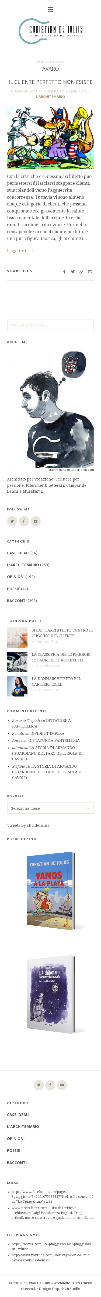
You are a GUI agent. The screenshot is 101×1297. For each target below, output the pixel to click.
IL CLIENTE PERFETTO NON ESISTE (51, 81)
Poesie (13, 588)
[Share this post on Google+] (81, 271)
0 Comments (52, 91)
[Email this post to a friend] (90, 271)
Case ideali (18, 552)
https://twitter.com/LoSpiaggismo (39, 1244)
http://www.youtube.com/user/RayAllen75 (46, 1255)
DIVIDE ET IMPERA (47, 733)
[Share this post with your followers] (73, 271)
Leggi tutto (20, 250)
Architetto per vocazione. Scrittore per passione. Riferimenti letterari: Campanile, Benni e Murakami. (47, 485)
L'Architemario (50, 96)
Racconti (17, 600)
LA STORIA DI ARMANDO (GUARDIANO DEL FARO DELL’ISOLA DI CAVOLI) (47, 753)
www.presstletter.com (29, 1208)
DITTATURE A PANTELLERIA (54, 740)
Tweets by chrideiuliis (28, 825)
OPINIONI (16, 576)
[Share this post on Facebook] (64, 271)
